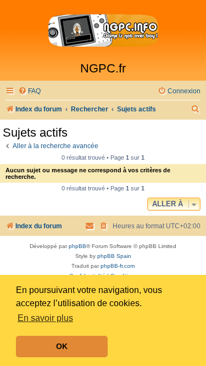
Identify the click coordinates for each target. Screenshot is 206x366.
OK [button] (62, 346)
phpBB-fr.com (118, 266)
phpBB (77, 246)
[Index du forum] (103, 31)
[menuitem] (29, 91)
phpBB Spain (114, 256)
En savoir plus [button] (45, 318)
